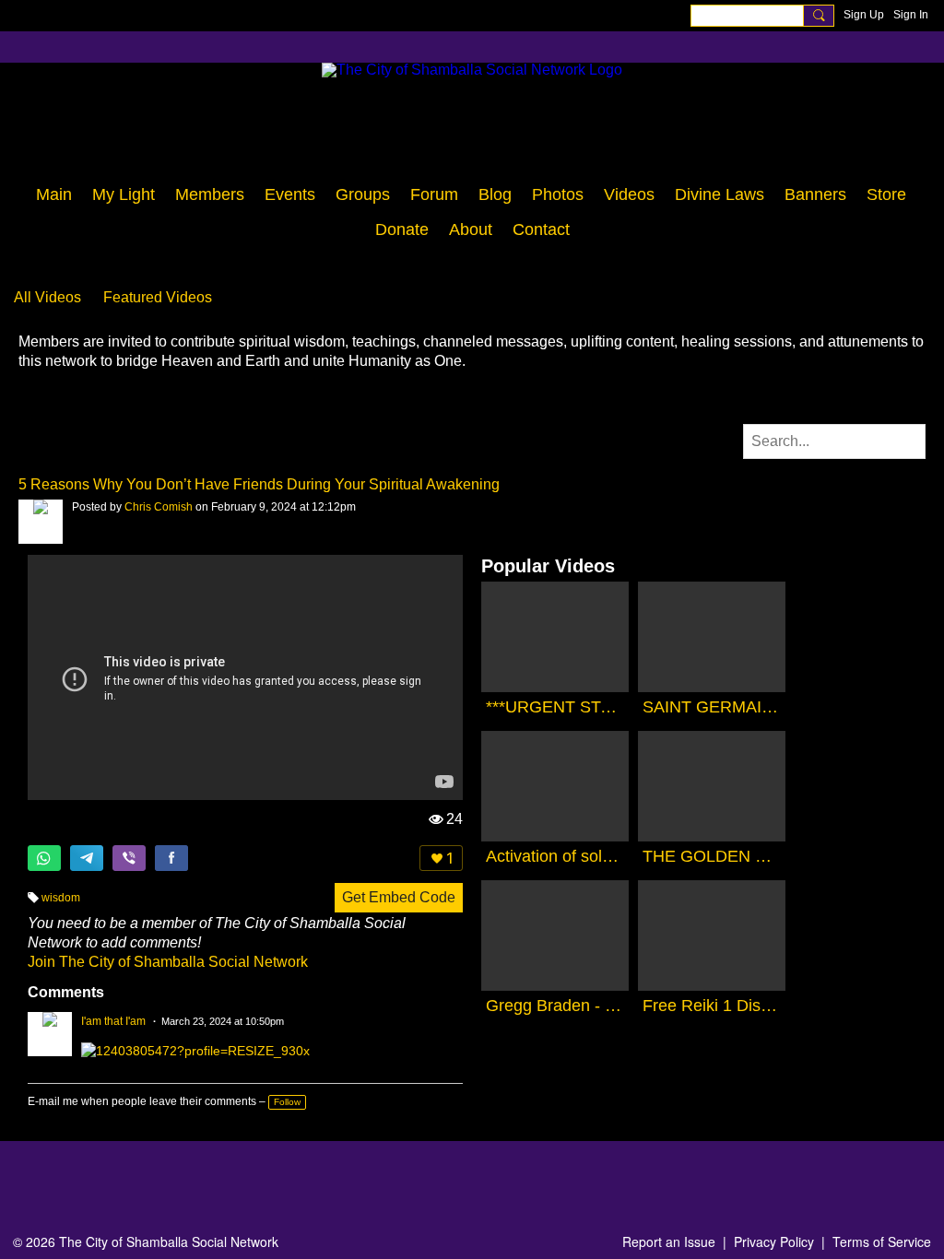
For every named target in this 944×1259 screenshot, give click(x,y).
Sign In (910, 14)
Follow (287, 1102)
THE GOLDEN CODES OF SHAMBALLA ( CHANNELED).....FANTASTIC (712, 856)
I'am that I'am (113, 1021)
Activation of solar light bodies (555, 856)
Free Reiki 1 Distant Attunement (712, 1005)
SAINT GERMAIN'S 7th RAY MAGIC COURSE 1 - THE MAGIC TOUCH (712, 707)
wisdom (60, 897)
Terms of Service (881, 1241)
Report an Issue (668, 1241)
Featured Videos (157, 297)
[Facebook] (171, 858)
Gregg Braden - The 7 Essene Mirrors (555, 1005)
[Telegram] (86, 858)
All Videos (47, 297)
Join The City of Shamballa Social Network (168, 962)
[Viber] (129, 858)
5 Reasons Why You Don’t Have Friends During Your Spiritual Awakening (259, 484)
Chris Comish (158, 506)
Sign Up (864, 14)
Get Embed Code (398, 897)
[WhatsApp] (44, 858)
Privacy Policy (774, 1241)
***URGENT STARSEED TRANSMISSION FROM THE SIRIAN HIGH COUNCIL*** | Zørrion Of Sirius (555, 707)
